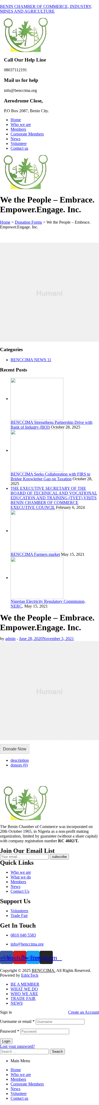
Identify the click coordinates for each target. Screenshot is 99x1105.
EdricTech (29, 975)
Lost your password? (17, 1046)
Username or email (17, 1021)
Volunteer (19, 1093)
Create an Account (83, 1012)
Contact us (19, 1098)
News (15, 1089)
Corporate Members (27, 1084)
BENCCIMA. (43, 970)
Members (18, 1079)
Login (6, 1041)
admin (10, 638)
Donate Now (14, 749)
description (20, 760)
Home (16, 1070)
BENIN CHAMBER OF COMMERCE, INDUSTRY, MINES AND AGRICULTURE (46, 8)
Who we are (21, 1074)
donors (19, 765)
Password (9, 1031)
